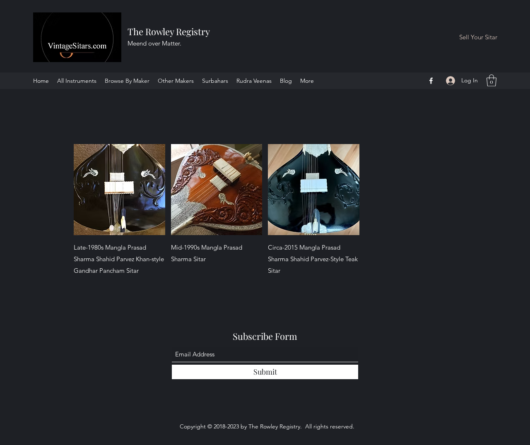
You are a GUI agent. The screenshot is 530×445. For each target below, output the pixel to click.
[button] (491, 81)
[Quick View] (119, 190)
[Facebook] (431, 81)
